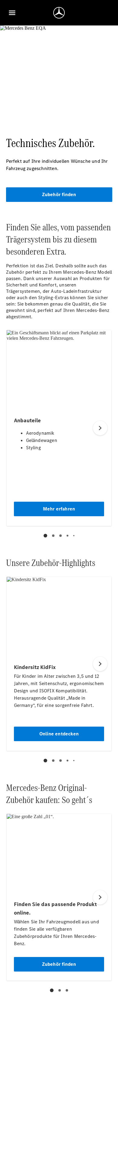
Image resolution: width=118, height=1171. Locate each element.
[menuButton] (12, 12)
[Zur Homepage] (59, 13)
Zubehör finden (59, 194)
